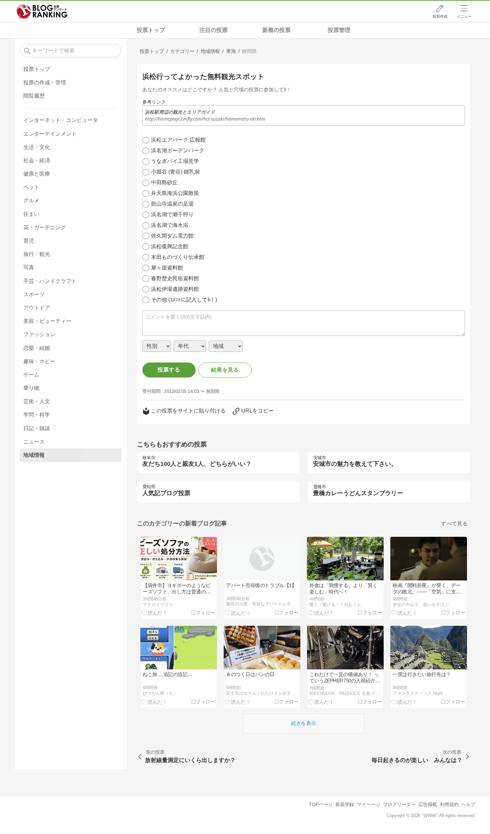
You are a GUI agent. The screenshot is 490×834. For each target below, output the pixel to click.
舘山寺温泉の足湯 (172, 204)
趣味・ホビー (39, 361)
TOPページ (321, 804)
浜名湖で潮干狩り (172, 214)
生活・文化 (36, 147)
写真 (28, 267)
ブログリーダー (399, 804)
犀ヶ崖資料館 (167, 268)
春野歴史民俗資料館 (175, 278)
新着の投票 (276, 30)
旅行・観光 (36, 254)
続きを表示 (303, 723)
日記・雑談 (36, 428)
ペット (31, 187)
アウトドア (36, 308)
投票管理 (339, 30)
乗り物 (31, 388)
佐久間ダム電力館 (172, 236)
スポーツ (34, 294)
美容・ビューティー (47, 321)
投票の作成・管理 (44, 82)
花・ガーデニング (44, 227)
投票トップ (151, 30)
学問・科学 (36, 414)
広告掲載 (427, 804)
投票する (169, 370)
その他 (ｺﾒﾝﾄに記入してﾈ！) (184, 300)
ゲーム (31, 375)
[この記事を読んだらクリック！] (154, 612)
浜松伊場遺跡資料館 (175, 289)
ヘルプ (468, 804)
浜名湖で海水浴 (169, 225)
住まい (31, 214)
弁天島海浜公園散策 (175, 193)
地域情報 (34, 455)
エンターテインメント (50, 134)
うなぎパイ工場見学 (175, 161)
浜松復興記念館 (169, 246)
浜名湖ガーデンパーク (177, 150)
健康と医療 (36, 174)
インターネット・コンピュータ (60, 120)
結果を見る (225, 370)
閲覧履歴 (34, 96)
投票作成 (440, 16)
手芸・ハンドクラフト (50, 281)
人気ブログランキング (42, 11)
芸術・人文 (36, 401)
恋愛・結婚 (36, 348)
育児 (28, 241)
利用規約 (449, 804)
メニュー (464, 16)
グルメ (31, 200)
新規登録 (344, 804)
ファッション (39, 334)
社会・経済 (36, 160)
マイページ (368, 804)
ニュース (34, 441)
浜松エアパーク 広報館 (178, 140)
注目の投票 (213, 30)
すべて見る (454, 523)
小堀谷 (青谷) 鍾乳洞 (175, 172)
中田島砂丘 (164, 182)
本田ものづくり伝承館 (177, 257)
